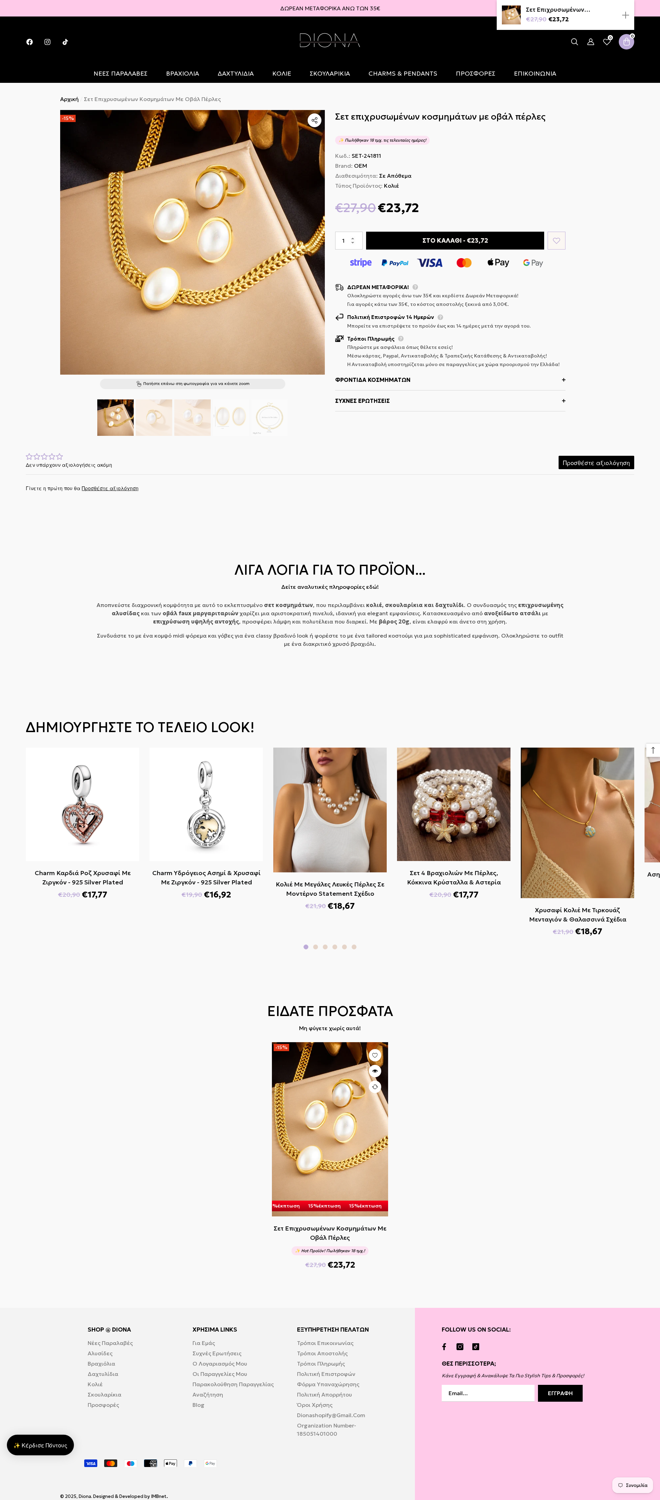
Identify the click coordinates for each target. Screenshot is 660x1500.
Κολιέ (391, 185)
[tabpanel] (82, 823)
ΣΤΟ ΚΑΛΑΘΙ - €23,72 (455, 240)
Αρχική (69, 99)
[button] (574, 41)
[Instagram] (462, 1347)
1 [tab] (306, 947)
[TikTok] (477, 1347)
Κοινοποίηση (314, 120)
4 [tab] (334, 947)
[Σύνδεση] (590, 41)
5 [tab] (344, 947)
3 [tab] (325, 947)
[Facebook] (446, 1347)
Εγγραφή (560, 1393)
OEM (360, 165)
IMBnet (158, 1496)
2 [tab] (315, 947)
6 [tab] (354, 947)
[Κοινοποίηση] (314, 120)
